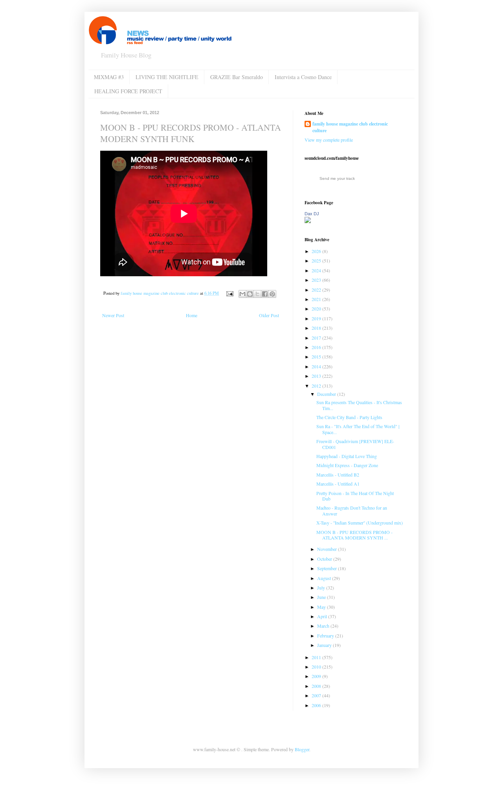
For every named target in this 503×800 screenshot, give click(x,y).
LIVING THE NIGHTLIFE (167, 77)
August (324, 578)
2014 (317, 366)
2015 (317, 356)
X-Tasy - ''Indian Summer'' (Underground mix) (359, 522)
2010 (317, 666)
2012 (317, 385)
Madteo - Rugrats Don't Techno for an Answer (351, 510)
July (321, 587)
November (327, 549)
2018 (317, 328)
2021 (317, 299)
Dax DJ (312, 213)
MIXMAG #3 (109, 77)
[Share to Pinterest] (272, 294)
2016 (317, 347)
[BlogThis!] (250, 294)
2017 (317, 337)
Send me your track (337, 178)
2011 (317, 657)
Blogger (302, 749)
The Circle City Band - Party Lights (349, 417)
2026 (317, 251)
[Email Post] (229, 293)
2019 (317, 318)
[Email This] (242, 294)
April (322, 616)
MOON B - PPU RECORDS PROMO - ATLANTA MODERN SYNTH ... (354, 535)
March (323, 626)
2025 (317, 260)
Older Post (269, 315)
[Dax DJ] (308, 221)
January (325, 645)
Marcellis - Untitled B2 (337, 474)
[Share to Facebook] (265, 294)
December (327, 394)
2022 (317, 289)
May (322, 607)
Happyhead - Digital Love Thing (346, 456)
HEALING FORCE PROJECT (128, 91)
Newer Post (113, 315)
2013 (317, 376)
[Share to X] (257, 294)
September (327, 568)
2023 (317, 280)
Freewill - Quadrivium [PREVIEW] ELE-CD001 (355, 444)
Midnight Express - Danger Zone (347, 465)
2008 (317, 686)
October (325, 559)
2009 (317, 676)
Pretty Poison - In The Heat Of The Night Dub (355, 496)
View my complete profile (329, 140)
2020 (317, 308)
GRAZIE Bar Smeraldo (236, 77)
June (322, 597)
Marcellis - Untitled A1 (338, 483)
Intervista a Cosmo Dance (303, 77)
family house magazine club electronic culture (350, 127)
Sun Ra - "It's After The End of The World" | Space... (357, 429)
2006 (317, 705)
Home (191, 315)
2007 (317, 695)
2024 (317, 270)
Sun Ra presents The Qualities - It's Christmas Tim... (359, 405)
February (326, 635)
